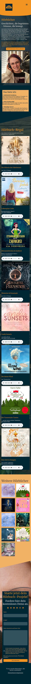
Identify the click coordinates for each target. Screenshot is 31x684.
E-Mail (5, 620)
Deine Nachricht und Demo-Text (11, 628)
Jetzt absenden (15, 660)
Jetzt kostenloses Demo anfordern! (15, 48)
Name (5, 612)
